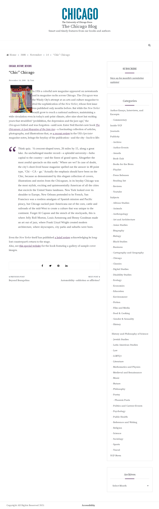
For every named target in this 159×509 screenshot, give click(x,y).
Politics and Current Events (127, 405)
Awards (117, 153)
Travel (116, 450)
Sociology (118, 438)
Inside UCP (116, 125)
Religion (117, 427)
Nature (116, 383)
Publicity (115, 136)
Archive (117, 142)
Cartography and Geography (128, 252)
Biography (118, 230)
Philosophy (119, 389)
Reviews (28, 66)
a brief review (62, 237)
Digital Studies (121, 269)
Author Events (121, 147)
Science (117, 433)
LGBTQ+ (117, 355)
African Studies (121, 202)
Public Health (120, 416)
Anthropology (120, 214)
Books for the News (123, 164)
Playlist (117, 169)
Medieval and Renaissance (127, 372)
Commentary (120, 119)
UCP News (115, 455)
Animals (117, 208)
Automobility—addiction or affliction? (80, 280)
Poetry (116, 394)
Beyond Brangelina (19, 280)
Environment (120, 296)
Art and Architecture (124, 219)
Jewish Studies (121, 339)
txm (32, 80)
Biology (117, 236)
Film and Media (121, 307)
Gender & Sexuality (123, 318)
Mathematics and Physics (126, 367)
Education (118, 291)
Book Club (118, 158)
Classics (117, 263)
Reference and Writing (125, 422)
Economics (119, 285)
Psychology (119, 411)
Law (115, 350)
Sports (116, 444)
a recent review (61, 133)
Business (118, 247)
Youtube (117, 191)
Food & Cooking (121, 313)
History (20, 66)
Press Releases (121, 175)
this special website (30, 246)
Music (116, 378)
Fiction (116, 302)
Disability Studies (122, 274)
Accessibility (88, 505)
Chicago (12, 66)
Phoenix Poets (122, 400)
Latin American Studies (125, 344)
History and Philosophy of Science (130, 333)
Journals (114, 131)
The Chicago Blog (79, 26)
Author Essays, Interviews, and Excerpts (126, 112)
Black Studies (120, 241)
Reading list (119, 180)
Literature (118, 361)
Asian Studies (120, 225)
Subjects (114, 197)
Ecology (117, 280)
